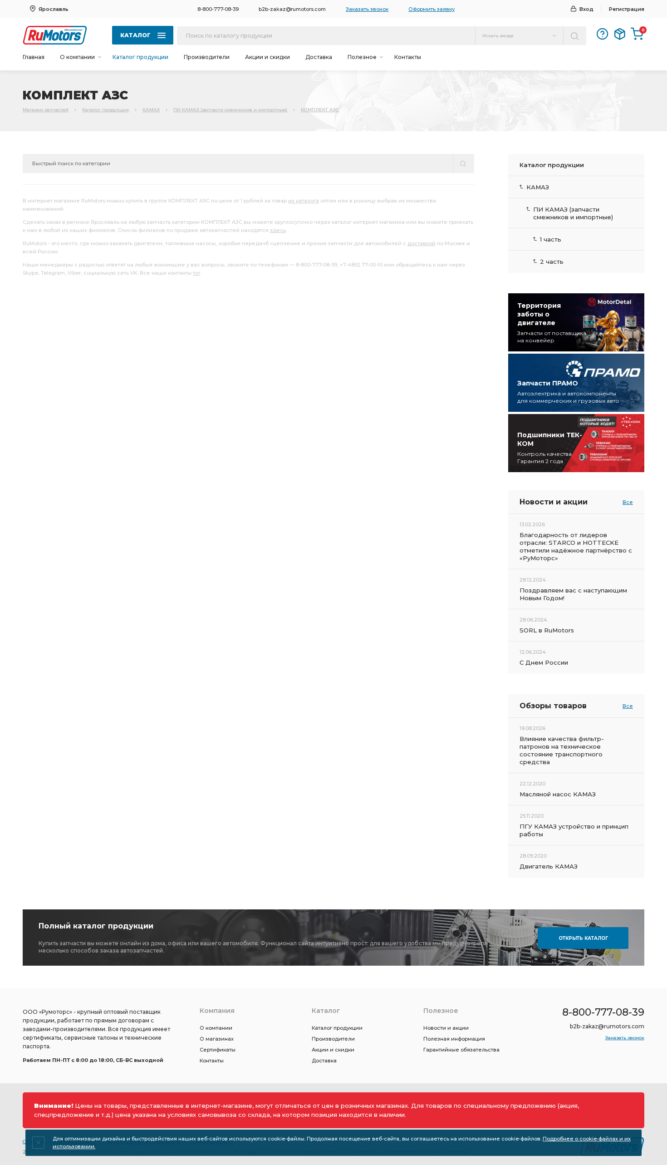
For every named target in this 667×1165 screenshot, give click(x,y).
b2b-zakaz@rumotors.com (292, 9)
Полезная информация (454, 1039)
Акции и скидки (267, 57)
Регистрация (626, 9)
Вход (586, 9)
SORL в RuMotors (547, 630)
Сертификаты (217, 1050)
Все (628, 502)
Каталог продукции (140, 57)
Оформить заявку (431, 9)
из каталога (303, 200)
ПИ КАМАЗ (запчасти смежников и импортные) (230, 110)
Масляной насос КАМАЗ (558, 794)
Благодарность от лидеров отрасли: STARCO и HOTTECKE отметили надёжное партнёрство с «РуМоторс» (576, 546)
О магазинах (217, 1039)
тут (196, 273)
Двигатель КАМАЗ (549, 866)
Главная (33, 57)
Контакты (407, 57)
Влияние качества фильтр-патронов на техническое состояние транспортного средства (562, 750)
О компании (216, 1028)
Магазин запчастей (46, 110)
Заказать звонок (367, 9)
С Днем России (544, 662)
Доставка (318, 57)
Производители (207, 57)
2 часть (552, 261)
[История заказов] (620, 34)
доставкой (421, 243)
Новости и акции (446, 1028)
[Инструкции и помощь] (602, 34)
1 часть (550, 239)
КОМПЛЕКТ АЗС (320, 110)
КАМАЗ (151, 110)
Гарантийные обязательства (461, 1050)
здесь (278, 230)
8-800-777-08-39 (218, 9)
